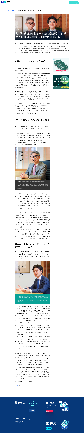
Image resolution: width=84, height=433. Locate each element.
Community (76, 6)
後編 (17, 385)
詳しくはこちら (48, 411)
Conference (31, 401)
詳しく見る (48, 428)
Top (8, 10)
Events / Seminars (69, 6)
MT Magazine (64, 2)
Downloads (72, 2)
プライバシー (31, 419)
